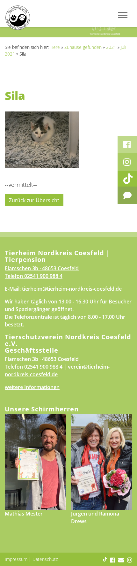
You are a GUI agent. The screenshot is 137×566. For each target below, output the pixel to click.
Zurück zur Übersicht (34, 200)
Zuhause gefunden (83, 47)
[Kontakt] (127, 195)
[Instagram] (127, 162)
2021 (111, 47)
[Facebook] (127, 144)
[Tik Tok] (127, 179)
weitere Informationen (32, 387)
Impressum (16, 559)
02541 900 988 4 (43, 275)
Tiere (55, 47)
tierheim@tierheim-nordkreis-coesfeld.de (72, 288)
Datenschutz (45, 559)
